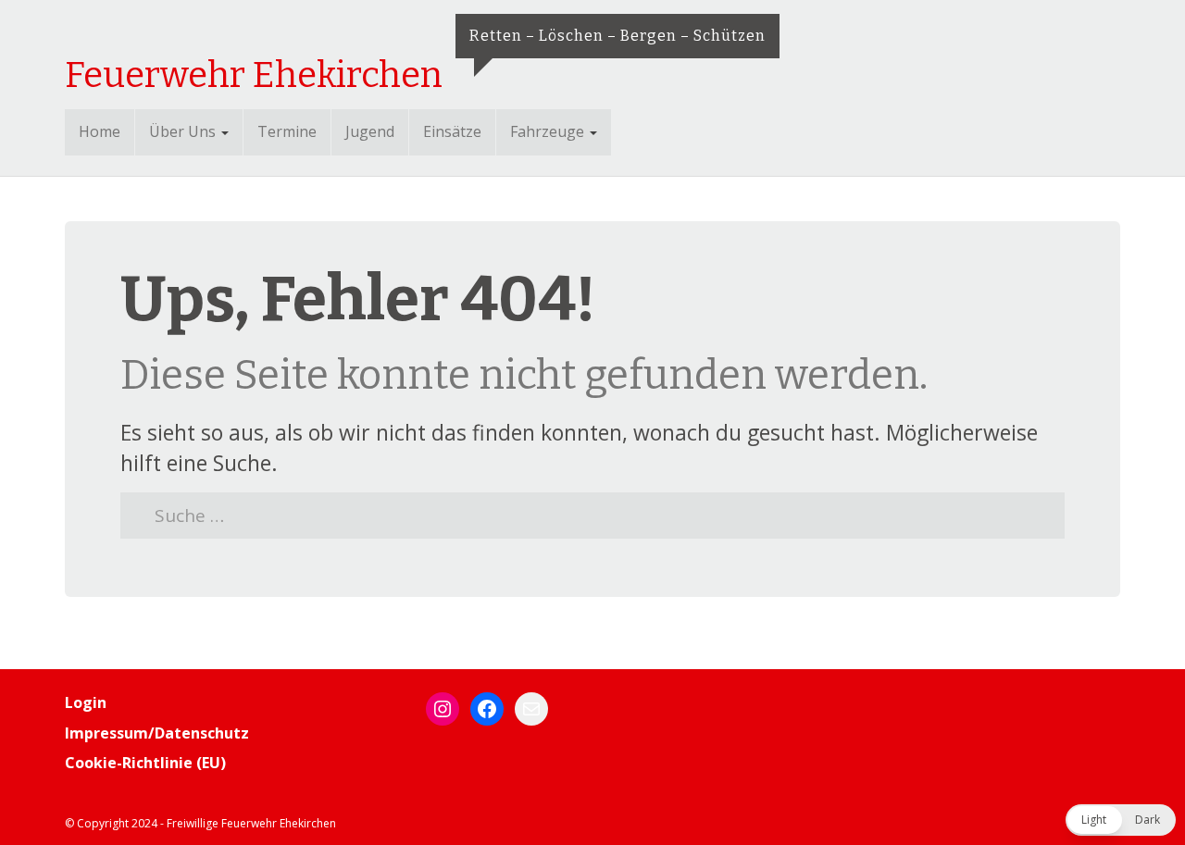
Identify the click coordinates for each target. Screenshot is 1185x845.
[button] (1121, 820)
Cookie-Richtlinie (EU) (145, 762)
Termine (287, 131)
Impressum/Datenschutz (157, 733)
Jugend (369, 131)
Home (99, 131)
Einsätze (452, 131)
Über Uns (184, 131)
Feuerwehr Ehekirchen (254, 75)
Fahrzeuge (549, 131)
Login (85, 702)
